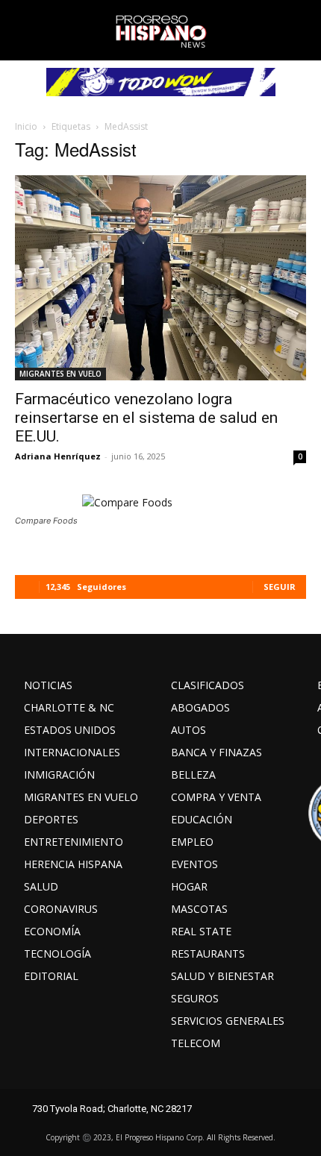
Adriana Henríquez (58, 456)
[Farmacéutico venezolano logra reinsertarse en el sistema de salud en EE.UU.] (160, 277)
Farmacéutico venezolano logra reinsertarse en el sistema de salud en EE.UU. (146, 417)
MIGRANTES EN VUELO (60, 373)
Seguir (280, 586)
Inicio (26, 126)
